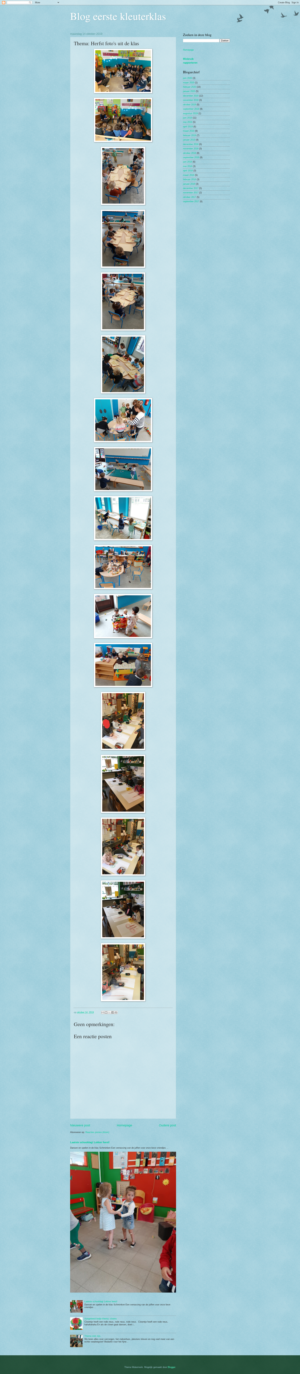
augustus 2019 (190, 113)
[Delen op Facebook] (112, 1012)
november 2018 (190, 148)
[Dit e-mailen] (103, 1012)
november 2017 (190, 192)
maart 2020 (188, 82)
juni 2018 (187, 161)
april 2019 (188, 126)
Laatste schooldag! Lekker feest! (90, 1142)
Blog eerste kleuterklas (118, 16)
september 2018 (191, 157)
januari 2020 (189, 91)
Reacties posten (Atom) (97, 1132)
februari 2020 (189, 87)
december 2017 (190, 188)
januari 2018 (189, 184)
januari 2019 (189, 139)
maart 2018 (188, 175)
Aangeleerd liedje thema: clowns (100, 1318)
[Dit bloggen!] (106, 1012)
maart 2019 (188, 131)
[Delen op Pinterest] (116, 1012)
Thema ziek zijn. (92, 1336)
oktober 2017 (189, 197)
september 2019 (191, 109)
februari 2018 (189, 179)
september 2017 (191, 201)
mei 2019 (187, 122)
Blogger (171, 1367)
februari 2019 (189, 135)
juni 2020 (187, 78)
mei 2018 (187, 166)
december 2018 (190, 144)
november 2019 (190, 100)
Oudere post (167, 1125)
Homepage (124, 1125)
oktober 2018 (189, 153)
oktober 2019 (189, 104)
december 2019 (190, 95)
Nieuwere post (80, 1125)
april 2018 (188, 170)
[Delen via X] (109, 1012)
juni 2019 (187, 117)
